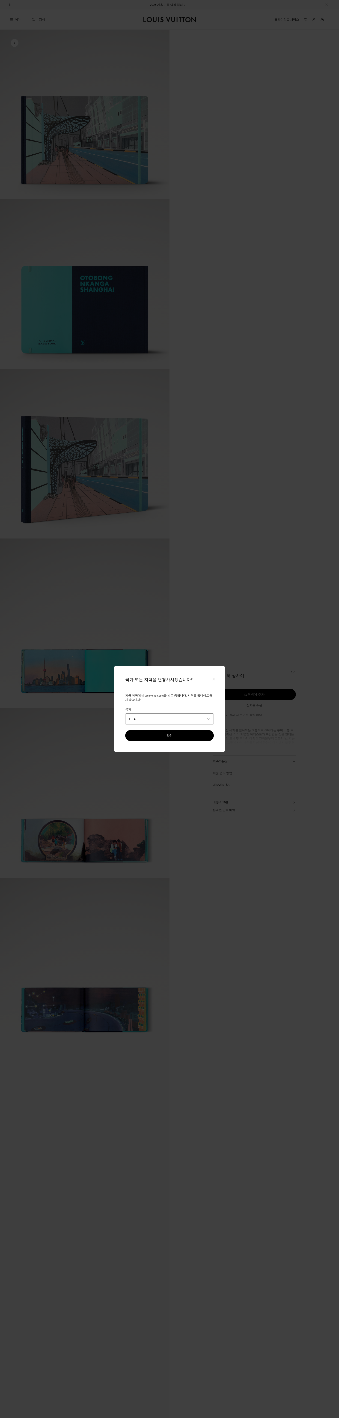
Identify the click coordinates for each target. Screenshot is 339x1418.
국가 (128, 709)
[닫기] (213, 679)
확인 (169, 735)
